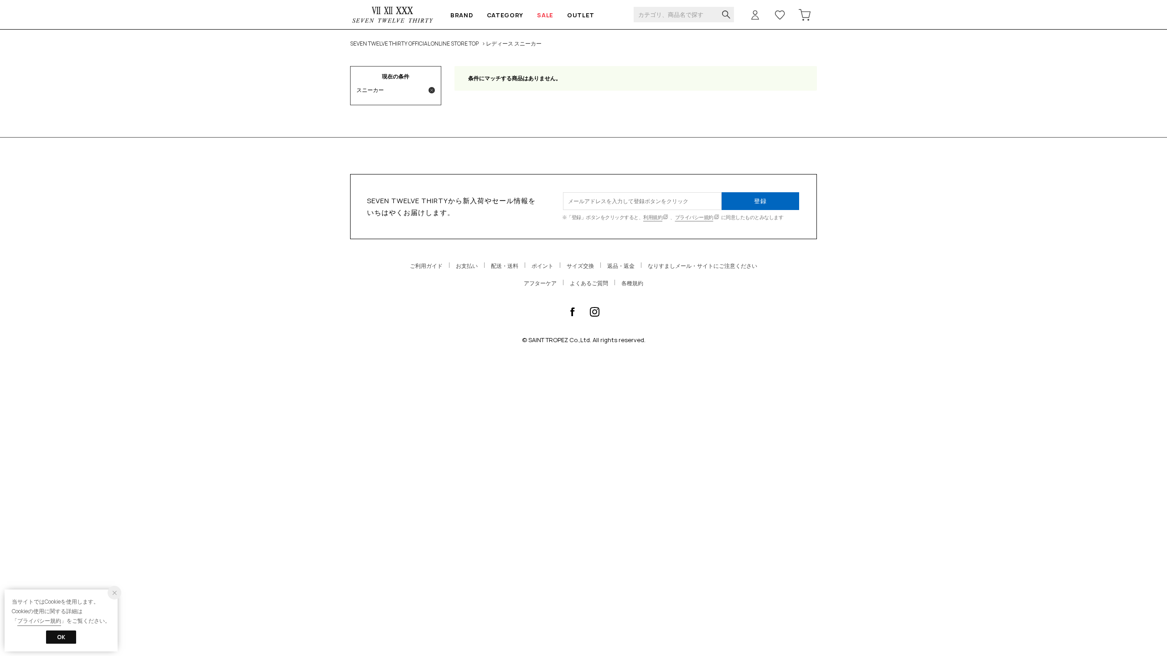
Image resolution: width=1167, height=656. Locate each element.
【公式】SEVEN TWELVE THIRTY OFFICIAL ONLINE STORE (393, 15)
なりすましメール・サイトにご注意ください (702, 266)
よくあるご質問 (589, 283)
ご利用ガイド (426, 266)
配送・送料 (504, 266)
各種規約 (632, 283)
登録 (760, 201)
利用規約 (652, 217)
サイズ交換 (580, 266)
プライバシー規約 (694, 217)
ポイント (542, 266)
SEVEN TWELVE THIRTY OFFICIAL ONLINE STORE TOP (414, 43)
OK (61, 637)
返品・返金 (621, 266)
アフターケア (540, 283)
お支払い (467, 266)
